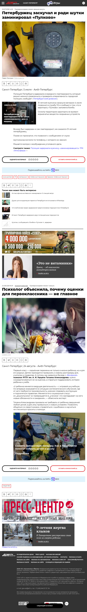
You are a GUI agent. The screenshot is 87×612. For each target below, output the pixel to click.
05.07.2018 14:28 (7, 9)
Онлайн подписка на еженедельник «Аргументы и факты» (38, 557)
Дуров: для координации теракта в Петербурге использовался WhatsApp (38, 200)
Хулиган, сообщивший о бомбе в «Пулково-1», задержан (32, 222)
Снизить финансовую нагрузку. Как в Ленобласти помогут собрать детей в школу (46, 447)
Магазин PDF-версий (53, 554)
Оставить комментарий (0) (67, 159)
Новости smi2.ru (9, 279)
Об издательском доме (25, 554)
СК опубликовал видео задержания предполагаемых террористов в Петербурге (40, 208)
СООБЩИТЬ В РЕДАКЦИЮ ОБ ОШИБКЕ (58, 562)
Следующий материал (45, 606)
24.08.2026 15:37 (7, 286)
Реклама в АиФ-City (59, 559)
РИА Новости (19, 78)
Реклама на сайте (23, 559)
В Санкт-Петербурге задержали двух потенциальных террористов (35, 215)
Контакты (63, 557)
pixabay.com (6, 355)
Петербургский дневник (45, 99)
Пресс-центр (39, 554)
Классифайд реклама (75, 559)
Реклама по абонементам (40, 559)
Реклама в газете (75, 557)
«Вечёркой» (72, 375)
